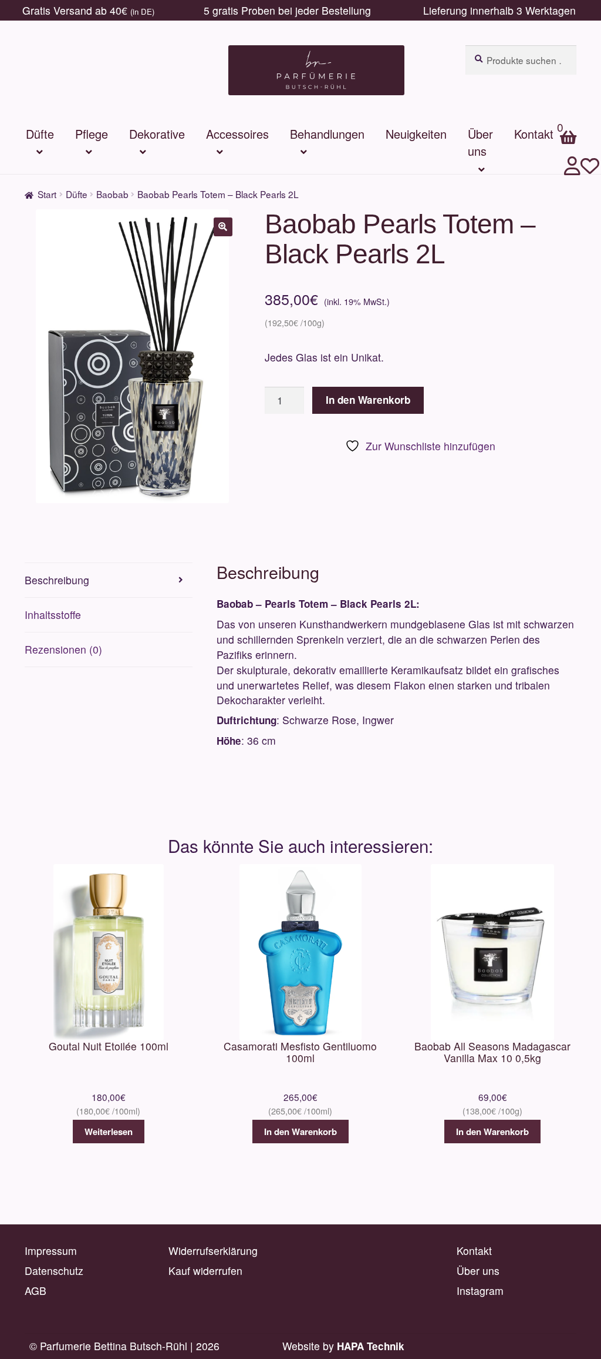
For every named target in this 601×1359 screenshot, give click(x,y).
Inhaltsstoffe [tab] (53, 614)
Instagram (480, 1290)
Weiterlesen (109, 1131)
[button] (223, 226)
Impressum (51, 1250)
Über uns (480, 142)
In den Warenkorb (368, 400)
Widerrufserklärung (213, 1250)
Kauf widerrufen (205, 1270)
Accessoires (237, 133)
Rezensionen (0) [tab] (63, 649)
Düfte (40, 133)
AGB (35, 1290)
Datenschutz (54, 1270)
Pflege (91, 133)
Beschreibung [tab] (57, 580)
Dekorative (157, 133)
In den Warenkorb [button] (300, 1131)
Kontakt (474, 1250)
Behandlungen (327, 133)
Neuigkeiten (416, 133)
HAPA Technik (370, 1346)
